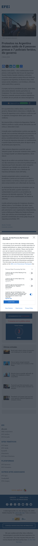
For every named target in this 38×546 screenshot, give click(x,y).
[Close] (34, 238)
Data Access (19, 308)
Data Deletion (9, 308)
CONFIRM (11, 302)
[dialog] (19, 273)
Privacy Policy (29, 308)
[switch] (31, 273)
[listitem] (19, 269)
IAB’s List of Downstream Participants (21, 264)
